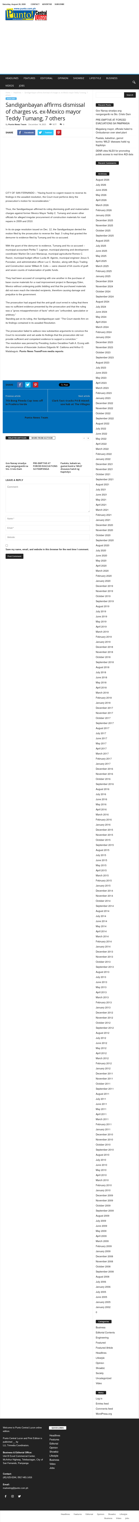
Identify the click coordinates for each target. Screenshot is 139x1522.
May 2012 (101, 1048)
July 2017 (101, 733)
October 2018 (103, 657)
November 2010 (104, 1139)
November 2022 (104, 408)
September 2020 (105, 540)
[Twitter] (20, 1496)
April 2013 (101, 992)
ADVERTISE (47, 4)
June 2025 (101, 250)
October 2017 (103, 718)
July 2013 (101, 977)
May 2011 (101, 1109)
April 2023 (101, 382)
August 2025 (102, 240)
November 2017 (104, 713)
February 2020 (104, 575)
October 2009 (103, 1205)
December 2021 (104, 464)
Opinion (100, 1363)
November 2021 (104, 469)
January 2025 (103, 276)
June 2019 (101, 616)
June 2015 (101, 860)
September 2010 (105, 1149)
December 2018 (104, 647)
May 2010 (101, 1170)
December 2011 (104, 1073)
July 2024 (101, 306)
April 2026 (101, 200)
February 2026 (104, 210)
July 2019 (101, 611)
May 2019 (101, 621)
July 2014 (101, 916)
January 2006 (103, 1286)
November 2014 (104, 895)
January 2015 (103, 885)
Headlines (17, 92)
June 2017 (101, 738)
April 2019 (101, 626)
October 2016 (103, 779)
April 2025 (101, 261)
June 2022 (101, 433)
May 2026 (101, 195)
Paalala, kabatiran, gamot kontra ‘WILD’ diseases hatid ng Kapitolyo (71, 467)
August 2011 (102, 1093)
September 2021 (105, 479)
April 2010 (101, 1175)
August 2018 (102, 667)
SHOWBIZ (78, 78)
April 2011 (101, 1114)
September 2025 (105, 235)
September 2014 (105, 906)
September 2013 (105, 966)
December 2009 (104, 1195)
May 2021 (101, 499)
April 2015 (101, 870)
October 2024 (103, 291)
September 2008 (105, 1271)
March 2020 (102, 570)
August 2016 (102, 789)
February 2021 (104, 514)
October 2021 (103, 474)
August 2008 (102, 1276)
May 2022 (101, 438)
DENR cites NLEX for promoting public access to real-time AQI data (114, 152)
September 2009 (105, 1210)
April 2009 (101, 1236)
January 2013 (103, 1007)
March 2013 (102, 997)
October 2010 (103, 1144)
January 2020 (103, 580)
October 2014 (103, 900)
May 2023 (101, 377)
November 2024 (104, 286)
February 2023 (104, 393)
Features (54, 1439)
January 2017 (103, 763)
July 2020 (101, 550)
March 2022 (102, 448)
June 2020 (101, 555)
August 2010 (102, 1154)
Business (100, 1327)
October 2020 (103, 535)
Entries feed (102, 1403)
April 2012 (101, 1053)
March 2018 (102, 692)
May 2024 (101, 316)
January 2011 (103, 1129)
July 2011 (101, 1098)
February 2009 (104, 1246)
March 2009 (102, 1241)
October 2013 (103, 961)
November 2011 (104, 1078)
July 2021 (101, 489)
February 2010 (104, 1185)
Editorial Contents (105, 1332)
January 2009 (103, 1251)
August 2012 (102, 1032)
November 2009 (104, 1200)
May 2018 (101, 682)
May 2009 (101, 1231)
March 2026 (102, 205)
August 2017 (102, 728)
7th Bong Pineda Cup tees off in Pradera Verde (24, 402)
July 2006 (101, 1281)
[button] (134, 82)
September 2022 (105, 418)
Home (8, 92)
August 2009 (102, 1215)
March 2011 (102, 1119)
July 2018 (101, 672)
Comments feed (104, 1408)
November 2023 (104, 347)
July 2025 (101, 245)
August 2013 (102, 972)
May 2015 (101, 865)
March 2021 (102, 509)
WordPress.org (104, 1413)
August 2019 (102, 606)
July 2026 (101, 184)
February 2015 (104, 880)
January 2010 (103, 1190)
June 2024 (101, 311)
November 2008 (104, 1261)
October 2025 (103, 230)
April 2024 (101, 321)
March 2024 (102, 327)
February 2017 (104, 758)
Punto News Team (17, 124)
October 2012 (103, 1022)
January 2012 (103, 1068)
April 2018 (101, 687)
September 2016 (105, 784)
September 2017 (105, 723)
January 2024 (103, 337)
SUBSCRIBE (59, 4)
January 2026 (103, 215)
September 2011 (105, 1088)
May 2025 (101, 255)
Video (99, 1383)
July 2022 (101, 428)
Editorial (53, 1443)
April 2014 (101, 931)
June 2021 (101, 494)
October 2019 (103, 596)
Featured (101, 1342)
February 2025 (104, 271)
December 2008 (104, 1256)
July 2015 (101, 855)
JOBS (22, 85)
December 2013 (104, 951)
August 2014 (102, 911)
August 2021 (102, 484)
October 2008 (103, 1266)
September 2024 (105, 296)
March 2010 (102, 1180)
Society (100, 1373)
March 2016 (102, 814)
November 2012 (104, 1017)
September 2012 (105, 1027)
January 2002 (103, 1307)
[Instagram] (13, 1496)
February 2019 (104, 636)
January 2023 (103, 398)
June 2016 (101, 799)
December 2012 (104, 1012)
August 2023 (102, 362)
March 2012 (102, 1058)
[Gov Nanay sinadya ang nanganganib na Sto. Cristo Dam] (18, 451)
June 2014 (101, 921)
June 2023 (101, 372)
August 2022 (102, 423)
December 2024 (104, 281)
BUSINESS (111, 78)
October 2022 (103, 413)
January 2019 (103, 641)
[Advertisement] (69, 48)
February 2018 (104, 697)
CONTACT (35, 4)
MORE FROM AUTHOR (42, 438)
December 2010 (104, 1134)
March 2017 (102, 753)
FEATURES (29, 78)
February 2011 (104, 1124)
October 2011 (103, 1083)
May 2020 (101, 560)
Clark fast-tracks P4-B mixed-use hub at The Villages (71, 402)
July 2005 (101, 1291)
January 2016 (103, 824)
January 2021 (103, 520)
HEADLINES (11, 78)
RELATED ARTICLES (17, 438)
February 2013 (104, 1002)
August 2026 (102, 179)
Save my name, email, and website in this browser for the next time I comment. (47, 549)
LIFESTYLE (95, 78)
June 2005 (101, 1297)
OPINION (63, 78)
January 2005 (103, 1302)
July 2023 (101, 367)
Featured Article (104, 1347)
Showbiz (100, 1368)
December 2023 (104, 342)
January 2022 (103, 459)
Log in (99, 1398)
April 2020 (101, 565)
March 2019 (102, 631)
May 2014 (101, 926)
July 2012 (101, 1038)
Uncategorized (103, 1378)
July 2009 (101, 1220)
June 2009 (101, 1225)
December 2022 (104, 403)
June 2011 (101, 1104)
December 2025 (104, 220)
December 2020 (104, 525)
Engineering (102, 1337)
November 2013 (104, 956)
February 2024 (104, 332)
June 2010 (101, 1165)
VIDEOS (9, 85)
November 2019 (104, 591)
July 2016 (101, 794)
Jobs (52, 1468)
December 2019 (104, 586)
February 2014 (104, 941)
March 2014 (102, 936)
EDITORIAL (46, 78)
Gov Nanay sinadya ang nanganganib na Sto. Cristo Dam (17, 466)
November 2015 (104, 834)
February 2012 (104, 1063)
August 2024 (102, 301)
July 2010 (101, 1159)
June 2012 (101, 1043)
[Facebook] (6, 1496)
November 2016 (104, 773)
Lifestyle (100, 1357)
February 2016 (104, 819)
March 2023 (102, 388)
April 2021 (101, 504)
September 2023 (105, 357)
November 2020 (104, 530)
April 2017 (101, 748)
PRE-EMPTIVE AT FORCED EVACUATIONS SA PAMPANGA (45, 466)
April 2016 (101, 809)
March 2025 (102, 266)
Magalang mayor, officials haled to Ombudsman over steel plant (114, 130)
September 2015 (105, 845)
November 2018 (104, 652)
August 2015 (102, 850)
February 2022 (104, 454)
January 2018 (103, 702)
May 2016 (101, 804)
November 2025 (104, 225)
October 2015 (103, 839)
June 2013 (101, 982)
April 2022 (101, 443)
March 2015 (102, 875)
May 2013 (101, 987)
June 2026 (101, 189)
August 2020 (102, 545)
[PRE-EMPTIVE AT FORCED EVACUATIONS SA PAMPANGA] (45, 451)
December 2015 (104, 829)
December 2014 (104, 890)
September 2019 (105, 601)
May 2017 (101, 743)
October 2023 (103, 352)
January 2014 (103, 946)
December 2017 (104, 707)
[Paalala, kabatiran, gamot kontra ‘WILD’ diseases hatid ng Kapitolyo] (73, 451)
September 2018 (105, 662)
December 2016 (104, 768)
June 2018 (101, 677)
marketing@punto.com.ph (15, 1488)
